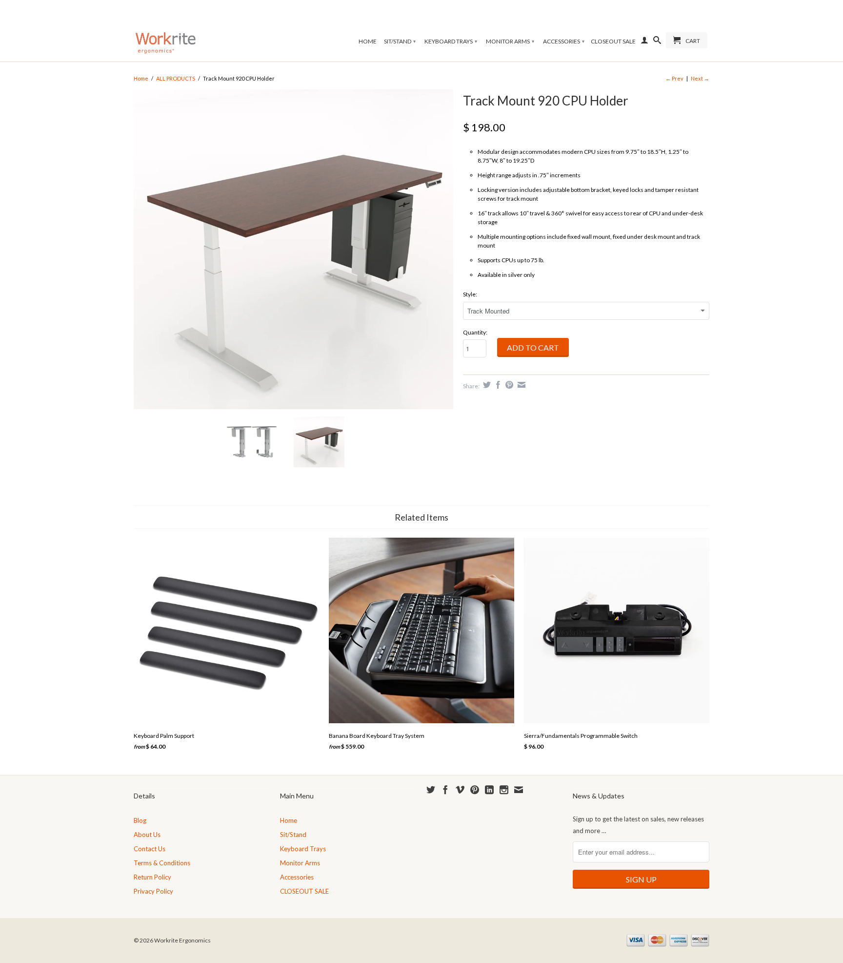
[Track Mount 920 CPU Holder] (293, 249)
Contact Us (149, 849)
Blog (140, 820)
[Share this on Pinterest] (508, 385)
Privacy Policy (153, 891)
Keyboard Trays (450, 41)
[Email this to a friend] (520, 385)
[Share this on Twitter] (486, 385)
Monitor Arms (510, 41)
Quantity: (475, 332)
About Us (147, 834)
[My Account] (644, 42)
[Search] (657, 42)
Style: (470, 294)
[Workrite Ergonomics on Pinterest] (474, 789)
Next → (700, 78)
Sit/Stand (400, 41)
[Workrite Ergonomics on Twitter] (430, 789)
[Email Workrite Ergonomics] (518, 789)
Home (368, 41)
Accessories (563, 41)
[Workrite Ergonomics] (165, 30)
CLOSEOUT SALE (613, 41)
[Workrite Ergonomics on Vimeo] (460, 789)
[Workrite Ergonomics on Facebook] (445, 789)
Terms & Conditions (162, 863)
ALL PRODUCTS (175, 78)
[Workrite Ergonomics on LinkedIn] (489, 789)
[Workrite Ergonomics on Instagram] (504, 789)
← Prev (674, 78)
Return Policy (152, 877)
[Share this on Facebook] (497, 385)
